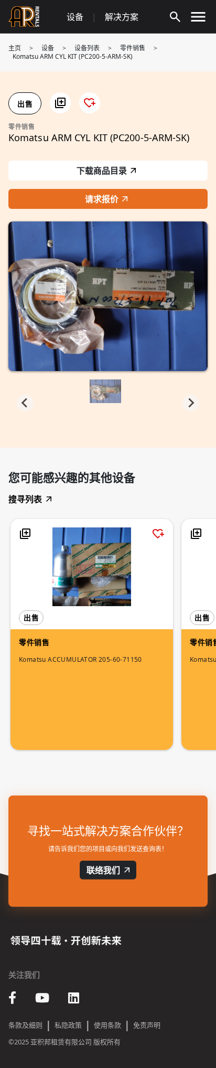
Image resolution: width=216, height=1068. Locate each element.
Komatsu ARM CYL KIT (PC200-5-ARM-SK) (73, 56)
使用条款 (107, 1025)
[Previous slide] (25, 403)
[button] (60, 102)
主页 (14, 48)
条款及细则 (25, 1025)
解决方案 (121, 17)
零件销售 (132, 48)
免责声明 (146, 1025)
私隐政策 (68, 1025)
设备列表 (87, 48)
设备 (75, 17)
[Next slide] (190, 403)
